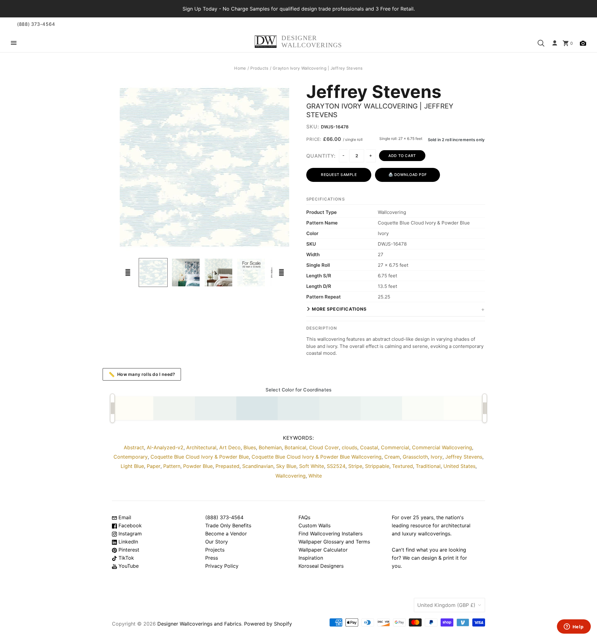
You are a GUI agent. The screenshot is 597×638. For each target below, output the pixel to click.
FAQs (304, 517)
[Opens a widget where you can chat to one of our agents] (574, 627)
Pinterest (128, 550)
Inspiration (310, 558)
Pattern (171, 466)
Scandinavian (257, 466)
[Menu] (13, 43)
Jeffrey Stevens (373, 92)
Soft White (311, 466)
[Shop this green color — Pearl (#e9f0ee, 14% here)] (340, 408)
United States (459, 466)
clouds (349, 447)
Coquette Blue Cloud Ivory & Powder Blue (199, 457)
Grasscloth (415, 457)
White (315, 476)
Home (240, 68)
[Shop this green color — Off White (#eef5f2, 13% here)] (381, 408)
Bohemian (270, 447)
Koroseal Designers (321, 566)
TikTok (125, 558)
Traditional (428, 466)
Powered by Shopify (268, 624)
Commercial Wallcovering (442, 447)
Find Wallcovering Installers (330, 533)
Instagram (129, 533)
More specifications (339, 309)
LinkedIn (127, 542)
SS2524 (336, 466)
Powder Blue (198, 466)
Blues (249, 447)
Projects (214, 550)
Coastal (369, 447)
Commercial (395, 447)
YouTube (128, 566)
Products (259, 68)
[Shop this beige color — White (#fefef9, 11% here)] (464, 408)
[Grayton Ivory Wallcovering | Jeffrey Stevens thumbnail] (185, 272)
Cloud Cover (324, 447)
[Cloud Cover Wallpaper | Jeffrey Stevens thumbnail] (153, 272)
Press (211, 558)
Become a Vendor (226, 533)
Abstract (134, 447)
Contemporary (130, 457)
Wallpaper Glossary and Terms (334, 542)
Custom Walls (314, 525)
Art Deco (230, 447)
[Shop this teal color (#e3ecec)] (298, 408)
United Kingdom (446, 605)
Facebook (129, 525)
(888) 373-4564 (36, 24)
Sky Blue (286, 466)
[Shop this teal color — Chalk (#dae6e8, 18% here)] (257, 408)
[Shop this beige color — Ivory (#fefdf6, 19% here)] (132, 408)
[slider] (112, 408)
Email (124, 517)
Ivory (436, 457)
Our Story (216, 542)
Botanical (295, 447)
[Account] (554, 43)
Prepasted (227, 466)
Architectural (201, 447)
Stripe (355, 466)
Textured (402, 466)
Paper (153, 466)
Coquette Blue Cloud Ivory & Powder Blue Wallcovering (317, 457)
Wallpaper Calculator (323, 550)
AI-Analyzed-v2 (165, 447)
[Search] (541, 43)
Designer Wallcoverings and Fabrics (199, 624)
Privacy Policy (221, 566)
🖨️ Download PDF (407, 174)
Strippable (377, 466)
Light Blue (132, 466)
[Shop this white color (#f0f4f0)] (174, 408)
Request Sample (339, 174)
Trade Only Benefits (228, 525)
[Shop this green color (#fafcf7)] (422, 408)
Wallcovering (290, 476)
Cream (392, 457)
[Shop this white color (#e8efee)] (215, 408)
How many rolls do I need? (142, 374)
